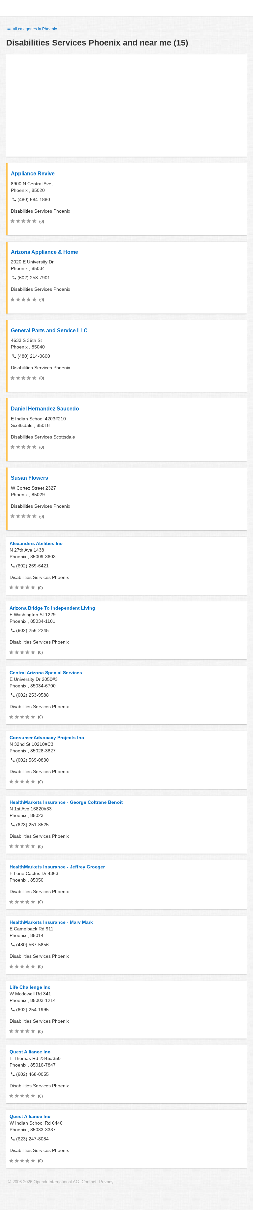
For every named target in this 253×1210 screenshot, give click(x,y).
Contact (89, 1182)
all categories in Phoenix (34, 29)
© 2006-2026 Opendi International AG (43, 1182)
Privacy (106, 1182)
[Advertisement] (126, 105)
